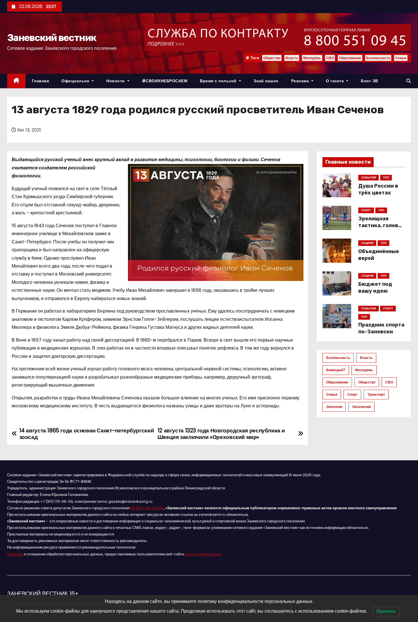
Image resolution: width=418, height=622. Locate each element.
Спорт (352, 394)
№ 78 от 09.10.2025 (147, 508)
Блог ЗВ (369, 81)
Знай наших (266, 81)
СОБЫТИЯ (368, 177)
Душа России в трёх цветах (378, 189)
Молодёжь (312, 58)
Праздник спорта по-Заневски (381, 328)
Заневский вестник (51, 38)
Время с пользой (219, 81)
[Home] (16, 81)
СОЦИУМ (367, 243)
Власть (291, 58)
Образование (350, 58)
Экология (334, 406)
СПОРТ (366, 210)
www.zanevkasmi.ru (203, 554)
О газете (335, 81)
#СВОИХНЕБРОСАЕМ (165, 81)
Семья (400, 58)
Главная (40, 81)
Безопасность (378, 58)
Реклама (300, 81)
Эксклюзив (361, 406)
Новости (116, 81)
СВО (330, 58)
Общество (271, 58)
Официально (76, 81)
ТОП (386, 177)
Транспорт (376, 394)
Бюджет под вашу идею (375, 287)
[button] (408, 81)
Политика (15, 554)
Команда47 (335, 370)
